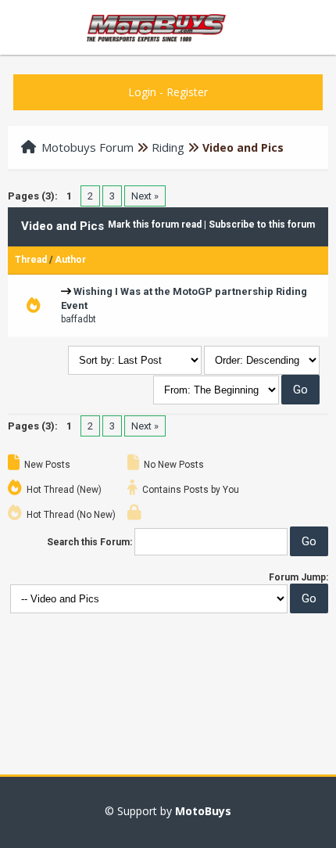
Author (70, 259)
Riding (168, 147)
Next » (145, 196)
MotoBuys (203, 810)
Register (187, 91)
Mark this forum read (155, 224)
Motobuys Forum (87, 147)
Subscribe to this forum (262, 224)
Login (142, 91)
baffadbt (78, 319)
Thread (31, 259)
